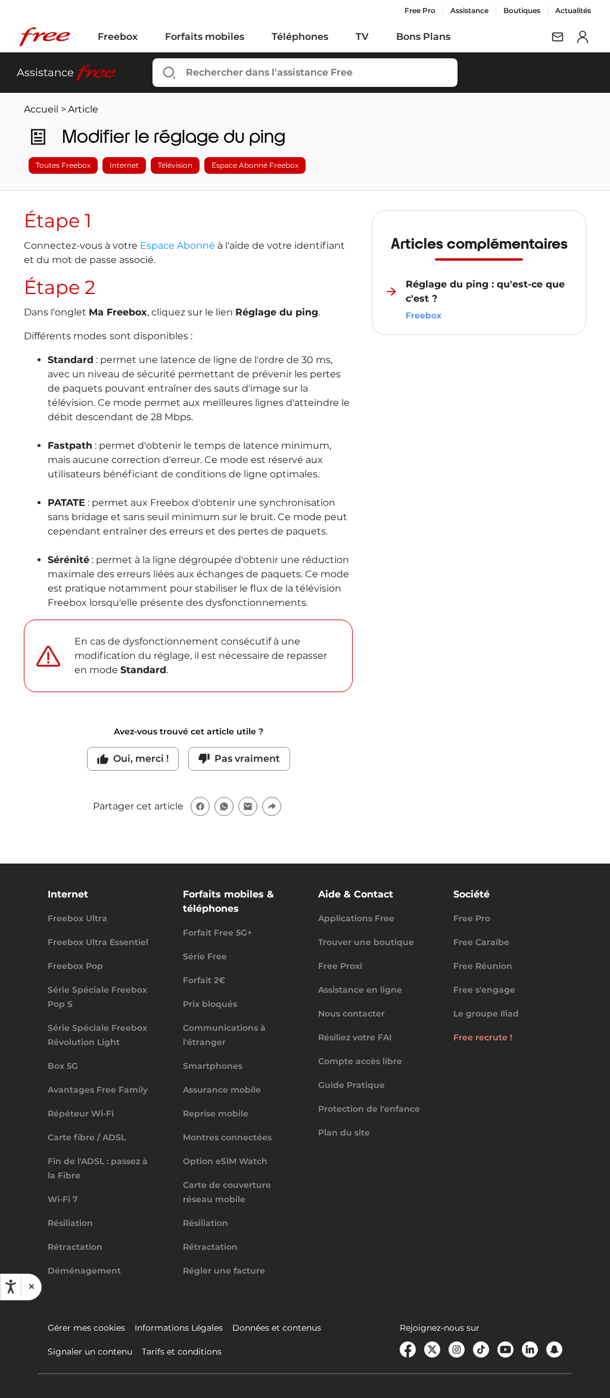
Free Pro (419, 10)
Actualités (573, 10)
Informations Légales (179, 1327)
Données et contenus (276, 1327)
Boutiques (521, 10)
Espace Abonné (177, 245)
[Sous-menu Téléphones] (337, 37)
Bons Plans (423, 36)
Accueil (41, 109)
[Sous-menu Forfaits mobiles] (253, 37)
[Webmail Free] (557, 37)
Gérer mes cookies (86, 1327)
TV (362, 36)
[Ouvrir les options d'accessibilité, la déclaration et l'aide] (11, 1287)
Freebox (118, 36)
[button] (31, 1287)
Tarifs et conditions (182, 1351)
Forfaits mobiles (204, 36)
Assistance (469, 10)
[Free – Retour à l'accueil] (45, 37)
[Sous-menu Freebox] (146, 37)
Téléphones (300, 36)
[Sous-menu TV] (377, 37)
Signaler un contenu (90, 1351)
